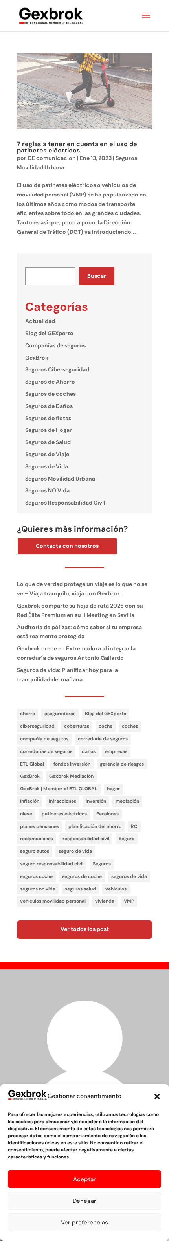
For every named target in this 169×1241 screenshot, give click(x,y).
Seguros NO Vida (47, 490)
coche (105, 726)
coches (130, 726)
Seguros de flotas (48, 418)
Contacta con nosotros (67, 545)
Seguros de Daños (49, 405)
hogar (113, 789)
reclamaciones (36, 838)
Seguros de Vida (46, 466)
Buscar (96, 275)
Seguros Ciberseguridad (57, 369)
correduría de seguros (103, 739)
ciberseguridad (37, 726)
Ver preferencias (84, 1222)
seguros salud (80, 889)
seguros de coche (82, 876)
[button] (157, 1096)
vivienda (104, 901)
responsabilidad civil (85, 838)
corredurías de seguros (46, 751)
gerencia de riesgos (122, 764)
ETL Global (32, 764)
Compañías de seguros (55, 345)
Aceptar (84, 1179)
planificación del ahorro (94, 826)
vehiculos (116, 889)
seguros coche (36, 876)
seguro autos (34, 851)
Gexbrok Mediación (71, 776)
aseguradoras (59, 713)
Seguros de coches (50, 393)
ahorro (27, 713)
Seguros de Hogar (48, 429)
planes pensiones (39, 826)
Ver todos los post (85, 929)
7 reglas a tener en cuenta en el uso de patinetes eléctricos (77, 147)
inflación (29, 801)
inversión (96, 801)
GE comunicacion (52, 158)
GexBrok (36, 357)
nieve (26, 814)
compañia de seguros (44, 739)
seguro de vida (75, 851)
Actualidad (40, 321)
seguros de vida (129, 876)
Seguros (102, 864)
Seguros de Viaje (47, 454)
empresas (116, 751)
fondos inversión (71, 764)
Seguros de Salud (48, 442)
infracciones (62, 801)
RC (134, 826)
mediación (127, 801)
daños (89, 751)
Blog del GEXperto (49, 333)
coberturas (76, 726)
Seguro (126, 838)
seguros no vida (37, 889)
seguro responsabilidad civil (51, 864)
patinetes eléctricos (64, 814)
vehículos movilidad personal (53, 901)
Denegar (84, 1201)
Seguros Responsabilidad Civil (65, 502)
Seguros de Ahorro (50, 381)
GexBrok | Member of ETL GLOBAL (58, 789)
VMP (129, 901)
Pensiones (107, 814)
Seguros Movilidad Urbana (60, 478)
